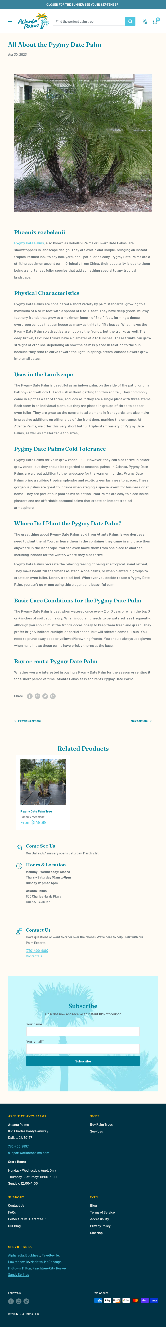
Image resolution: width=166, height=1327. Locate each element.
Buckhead (32, 1255)
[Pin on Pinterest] (37, 696)
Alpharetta (16, 1255)
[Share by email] (53, 696)
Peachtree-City (43, 1268)
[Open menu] (10, 21)
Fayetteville (50, 1255)
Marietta (36, 1262)
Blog (93, 1205)
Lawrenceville (18, 1262)
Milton (26, 1268)
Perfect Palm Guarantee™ (27, 1219)
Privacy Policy (100, 1226)
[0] (154, 21)
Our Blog (14, 1226)
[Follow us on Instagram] (18, 1301)
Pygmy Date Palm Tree (36, 811)
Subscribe (83, 1061)
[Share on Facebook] (30, 696)
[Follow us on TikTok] (26, 1301)
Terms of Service (102, 1212)
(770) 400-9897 (37, 950)
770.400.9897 (18, 1146)
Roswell (61, 1268)
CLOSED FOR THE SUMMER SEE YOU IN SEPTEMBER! (83, 4)
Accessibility (99, 1219)
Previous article (29, 721)
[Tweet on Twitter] (45, 696)
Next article (139, 721)
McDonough (53, 1262)
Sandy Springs (18, 1274)
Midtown (14, 1268)
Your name (34, 1024)
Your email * (35, 1041)
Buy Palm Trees (101, 1124)
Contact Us (34, 956)
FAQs (12, 1212)
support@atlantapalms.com (28, 1153)
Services (96, 1131)
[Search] (130, 21)
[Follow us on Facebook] (11, 1301)
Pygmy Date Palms (29, 243)
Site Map (96, 1233)
